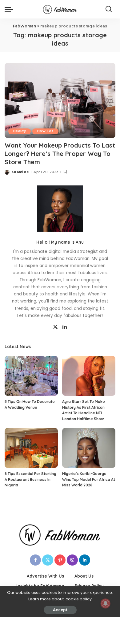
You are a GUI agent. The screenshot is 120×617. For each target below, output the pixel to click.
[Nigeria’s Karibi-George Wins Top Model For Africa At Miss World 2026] (88, 448)
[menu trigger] (10, 9)
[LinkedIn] (64, 327)
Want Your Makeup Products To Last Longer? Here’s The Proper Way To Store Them (60, 153)
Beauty (19, 131)
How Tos (45, 131)
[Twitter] (55, 327)
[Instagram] (72, 560)
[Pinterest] (60, 560)
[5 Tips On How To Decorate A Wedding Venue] (31, 376)
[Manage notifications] (105, 603)
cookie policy (79, 599)
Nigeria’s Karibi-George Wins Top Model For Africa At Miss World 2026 (88, 479)
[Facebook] (35, 560)
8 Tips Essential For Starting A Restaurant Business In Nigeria (30, 479)
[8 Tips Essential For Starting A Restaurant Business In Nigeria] (31, 448)
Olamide (20, 172)
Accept (60, 609)
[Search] (108, 9)
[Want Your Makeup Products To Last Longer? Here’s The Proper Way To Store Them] (60, 100)
